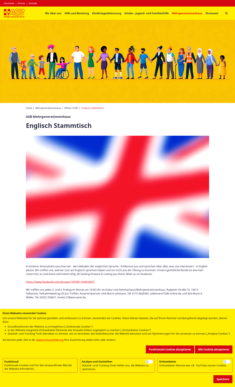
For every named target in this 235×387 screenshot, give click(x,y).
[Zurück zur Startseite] (14, 13)
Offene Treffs (71, 107)
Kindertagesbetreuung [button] (106, 13)
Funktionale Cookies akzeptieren (170, 349)
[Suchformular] (226, 13)
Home (29, 107)
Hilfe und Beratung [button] (77, 13)
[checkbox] (149, 362)
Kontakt (33, 3)
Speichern (223, 379)
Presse (21, 3)
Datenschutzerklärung (50, 340)
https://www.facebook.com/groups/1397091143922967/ (60, 282)
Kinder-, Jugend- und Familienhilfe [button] (147, 13)
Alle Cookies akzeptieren (213, 349)
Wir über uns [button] (53, 13)
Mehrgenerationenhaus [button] (187, 13)
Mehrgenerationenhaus (48, 107)
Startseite (9, 3)
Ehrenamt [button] (212, 13)
